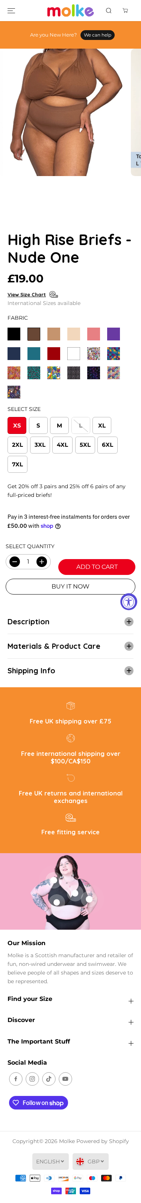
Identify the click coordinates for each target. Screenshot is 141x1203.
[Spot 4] (89, 899)
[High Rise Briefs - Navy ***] (14, 353)
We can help (97, 35)
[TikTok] (49, 1079)
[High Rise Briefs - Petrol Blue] (34, 353)
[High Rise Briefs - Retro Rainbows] (53, 373)
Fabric (18, 317)
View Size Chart (27, 294)
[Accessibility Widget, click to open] (128, 601)
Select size (24, 409)
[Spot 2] (53, 880)
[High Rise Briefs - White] (73, 353)
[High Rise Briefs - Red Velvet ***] (53, 353)
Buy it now (70, 586)
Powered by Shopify (102, 1141)
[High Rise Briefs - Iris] (113, 334)
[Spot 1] (57, 902)
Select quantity (30, 546)
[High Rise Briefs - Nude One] (34, 334)
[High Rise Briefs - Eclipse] (113, 353)
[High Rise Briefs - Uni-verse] (93, 373)
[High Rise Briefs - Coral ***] (93, 334)
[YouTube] (65, 1079)
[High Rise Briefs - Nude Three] (73, 334)
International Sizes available (44, 303)
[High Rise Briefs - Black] (14, 334)
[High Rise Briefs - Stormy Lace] (73, 373)
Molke (67, 1141)
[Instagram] (32, 1079)
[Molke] (70, 10)
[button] (11, 10)
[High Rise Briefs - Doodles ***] (93, 353)
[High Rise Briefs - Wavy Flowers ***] (113, 373)
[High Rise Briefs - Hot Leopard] (34, 373)
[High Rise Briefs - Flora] (14, 373)
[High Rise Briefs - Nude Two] (53, 334)
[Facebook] (16, 1079)
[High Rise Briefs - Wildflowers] (14, 392)
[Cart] (125, 10)
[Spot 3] (75, 893)
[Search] (108, 10)
